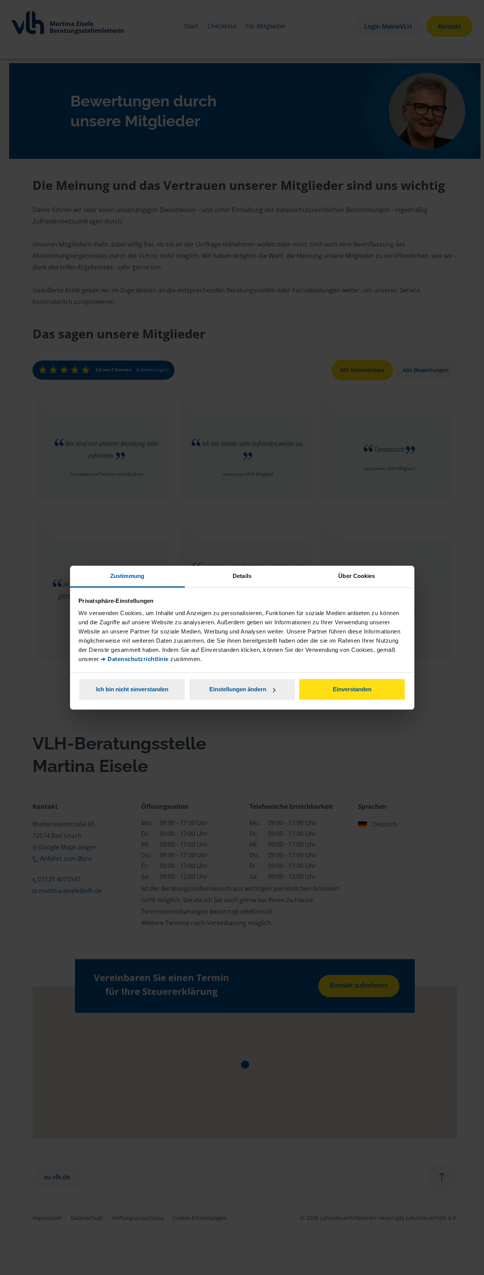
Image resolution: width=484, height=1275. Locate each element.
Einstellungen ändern (237, 689)
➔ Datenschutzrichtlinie (135, 659)
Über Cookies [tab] (356, 576)
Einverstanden (352, 689)
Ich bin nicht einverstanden (132, 689)
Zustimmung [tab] (127, 576)
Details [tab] (242, 576)
